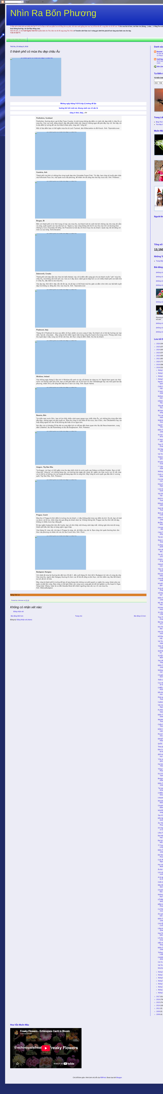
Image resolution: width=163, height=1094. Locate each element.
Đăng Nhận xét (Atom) (24, 620)
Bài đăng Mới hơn (17, 616)
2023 (158, 353)
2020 (158, 362)
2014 (158, 1005)
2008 (158, 1014)
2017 (158, 996)
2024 (158, 350)
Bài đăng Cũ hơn (140, 616)
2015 (158, 1002)
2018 (158, 367)
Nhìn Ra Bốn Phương (53, 13)
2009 (158, 1011)
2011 (158, 1008)
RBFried (103, 1077)
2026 (158, 344)
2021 (158, 358)
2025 (158, 347)
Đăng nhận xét (18, 611)
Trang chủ (78, 616)
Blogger (119, 1077)
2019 (158, 364)
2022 (158, 356)
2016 (158, 999)
